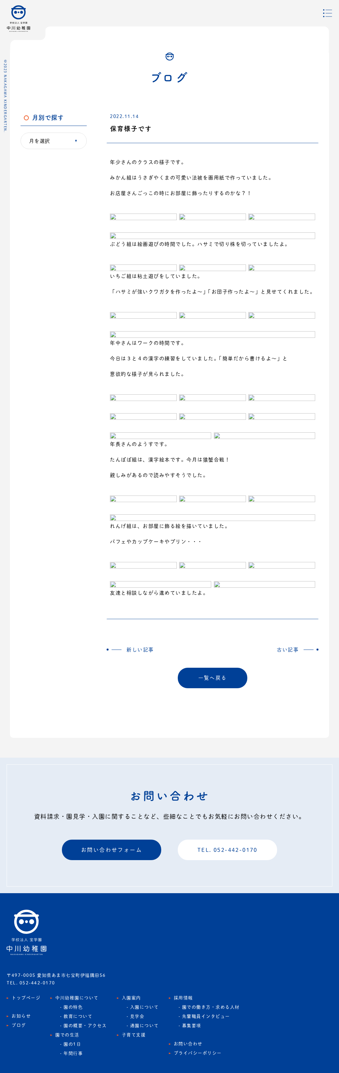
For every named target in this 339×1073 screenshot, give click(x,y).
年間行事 (73, 1053)
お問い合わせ (188, 1044)
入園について (144, 1007)
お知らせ (21, 1016)
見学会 (137, 1016)
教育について (78, 1016)
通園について (144, 1025)
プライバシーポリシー (198, 1053)
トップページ (26, 998)
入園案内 (131, 998)
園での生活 (67, 1035)
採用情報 (183, 998)
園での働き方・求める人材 (211, 1007)
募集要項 (191, 1025)
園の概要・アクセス (85, 1025)
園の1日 (72, 1044)
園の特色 (73, 1007)
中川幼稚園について (77, 998)
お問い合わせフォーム (111, 850)
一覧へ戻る (212, 677)
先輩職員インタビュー (206, 1016)
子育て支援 (134, 1035)
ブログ (19, 1025)
